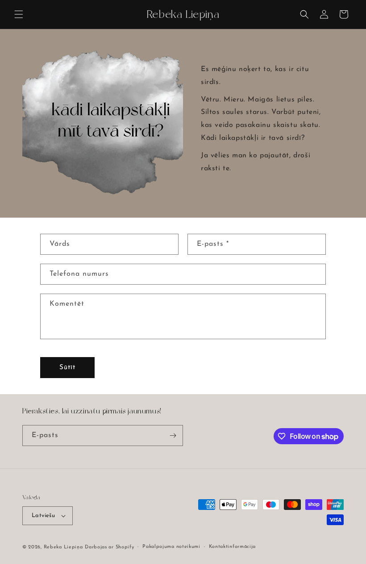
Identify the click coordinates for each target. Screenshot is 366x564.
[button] (19, 14)
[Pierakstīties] (173, 435)
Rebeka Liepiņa (63, 547)
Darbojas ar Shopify (109, 547)
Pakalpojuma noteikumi (171, 546)
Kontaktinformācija (232, 546)
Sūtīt (67, 367)
